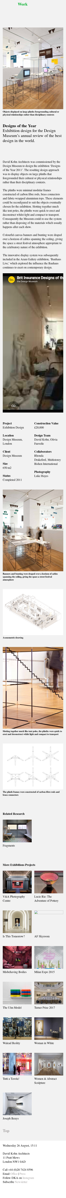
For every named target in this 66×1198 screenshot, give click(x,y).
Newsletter (21, 1182)
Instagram (28, 1178)
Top (6, 1130)
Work (22, 4)
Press (22, 1174)
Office (13, 1174)
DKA (9, 11)
